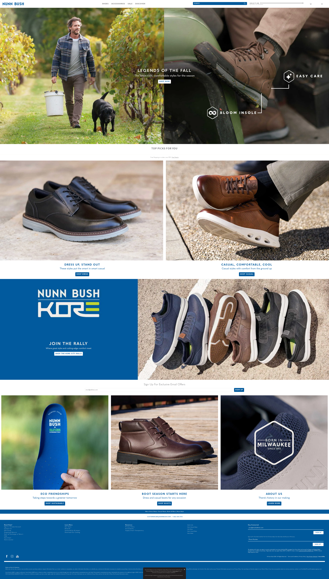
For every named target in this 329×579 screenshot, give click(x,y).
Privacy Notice (175, 571)
